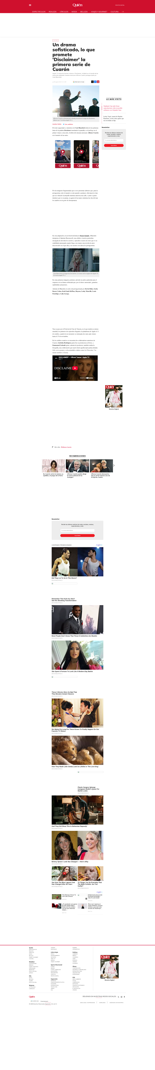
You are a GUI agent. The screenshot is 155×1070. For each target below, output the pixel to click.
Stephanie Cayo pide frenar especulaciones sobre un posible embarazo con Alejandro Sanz (113, 108)
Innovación (76, 986)
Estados (75, 960)
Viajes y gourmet (99, 12)
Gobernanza (76, 982)
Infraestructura (77, 971)
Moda (74, 12)
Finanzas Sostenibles (78, 985)
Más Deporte (54, 972)
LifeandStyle (76, 949)
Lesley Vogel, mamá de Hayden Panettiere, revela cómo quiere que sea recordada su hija (113, 118)
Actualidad (32, 987)
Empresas (53, 980)
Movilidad (75, 983)
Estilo (52, 954)
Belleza (84, 12)
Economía (53, 983)
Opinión (53, 947)
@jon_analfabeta (69, 124)
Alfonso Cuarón (66, 447)
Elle (30, 976)
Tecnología (54, 986)
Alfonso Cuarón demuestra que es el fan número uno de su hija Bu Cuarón (100, 475)
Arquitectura (76, 972)
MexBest (32, 962)
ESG (52, 990)
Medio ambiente (77, 979)
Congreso (75, 957)
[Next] (113, 465)
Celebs (31, 980)
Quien (118, 997)
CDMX (74, 958)
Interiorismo (76, 974)
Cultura (115, 12)
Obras (52, 988)
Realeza (53, 12)
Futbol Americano (56, 969)
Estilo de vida (33, 982)
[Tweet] (92, 82)
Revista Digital (119, 5)
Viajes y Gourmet (33, 957)
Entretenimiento (55, 955)
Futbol (53, 966)
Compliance (102, 1002)
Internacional (55, 985)
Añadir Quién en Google (79, 81)
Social (74, 980)
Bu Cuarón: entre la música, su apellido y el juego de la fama (53, 474)
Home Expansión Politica (57, 982)
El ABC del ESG (76, 988)
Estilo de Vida (33, 971)
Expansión (54, 979)
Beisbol (53, 968)
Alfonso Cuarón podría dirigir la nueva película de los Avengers (76, 475)
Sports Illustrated (56, 965)
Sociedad (75, 963)
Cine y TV (53, 958)
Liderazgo (32, 988)
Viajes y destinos (33, 966)
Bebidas (31, 965)
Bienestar (31, 969)
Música (53, 960)
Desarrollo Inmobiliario (79, 969)
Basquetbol (54, 971)
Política (75, 952)
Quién (31, 948)
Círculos (64, 12)
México (74, 955)
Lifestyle (53, 974)
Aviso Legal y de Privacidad (87, 1002)
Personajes (32, 968)
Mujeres (31, 985)
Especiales (54, 949)
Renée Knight (84, 236)
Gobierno (75, 954)
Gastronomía (32, 963)
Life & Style (54, 952)
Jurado (31, 972)
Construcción (76, 968)
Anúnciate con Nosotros (116, 1002)
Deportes (53, 957)
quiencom (125, 996)
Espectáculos (38, 12)
